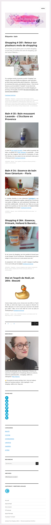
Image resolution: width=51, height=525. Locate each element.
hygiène (19, 161)
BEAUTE (7, 431)
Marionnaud (14, 103)
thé (11, 105)
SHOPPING (8, 446)
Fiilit (31, 100)
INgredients (15, 101)
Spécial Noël (8, 503)
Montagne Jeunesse (30, 103)
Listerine (10, 268)
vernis (11, 315)
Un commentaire (34, 105)
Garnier (10, 101)
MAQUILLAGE (8, 103)
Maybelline (23, 103)
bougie (28, 98)
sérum (26, 104)
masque (19, 103)
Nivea (37, 103)
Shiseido (30, 104)
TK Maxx (20, 105)
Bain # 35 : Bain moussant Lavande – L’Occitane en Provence (20, 116)
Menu (43, 8)
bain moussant (22, 152)
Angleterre (22, 267)
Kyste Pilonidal (9, 513)
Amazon (18, 267)
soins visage (7, 105)
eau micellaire (27, 100)
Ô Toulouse (8, 510)
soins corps (31, 211)
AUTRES (7, 450)
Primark (21, 268)
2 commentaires (17, 315)
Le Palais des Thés (22, 101)
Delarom (24, 314)
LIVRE (27, 101)
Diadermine (18, 100)
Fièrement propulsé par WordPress (28, 521)
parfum (9, 104)
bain (22, 98)
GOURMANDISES (9, 439)
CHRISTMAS (7, 100)
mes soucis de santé (16, 150)
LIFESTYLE (8, 442)
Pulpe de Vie (18, 104)
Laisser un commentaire (10, 162)
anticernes (18, 98)
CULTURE (7, 435)
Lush (33, 101)
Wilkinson (30, 268)
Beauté (12, 161)
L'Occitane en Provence (27, 161)
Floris (24, 211)
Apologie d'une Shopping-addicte (12, 521)
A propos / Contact (10, 516)
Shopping (13, 98)
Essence (29, 267)
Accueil (7, 500)
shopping (34, 104)
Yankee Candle (26, 105)
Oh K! (6, 104)
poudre (13, 104)
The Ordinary (15, 105)
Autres (11, 314)
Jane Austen (8, 507)
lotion (30, 101)
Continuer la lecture (10, 95)
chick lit (31, 98)
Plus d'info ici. (16, 376)
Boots (25, 98)
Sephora (23, 104)
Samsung (25, 268)
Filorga (34, 100)
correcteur (13, 100)
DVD (22, 100)
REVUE (33, 161)
